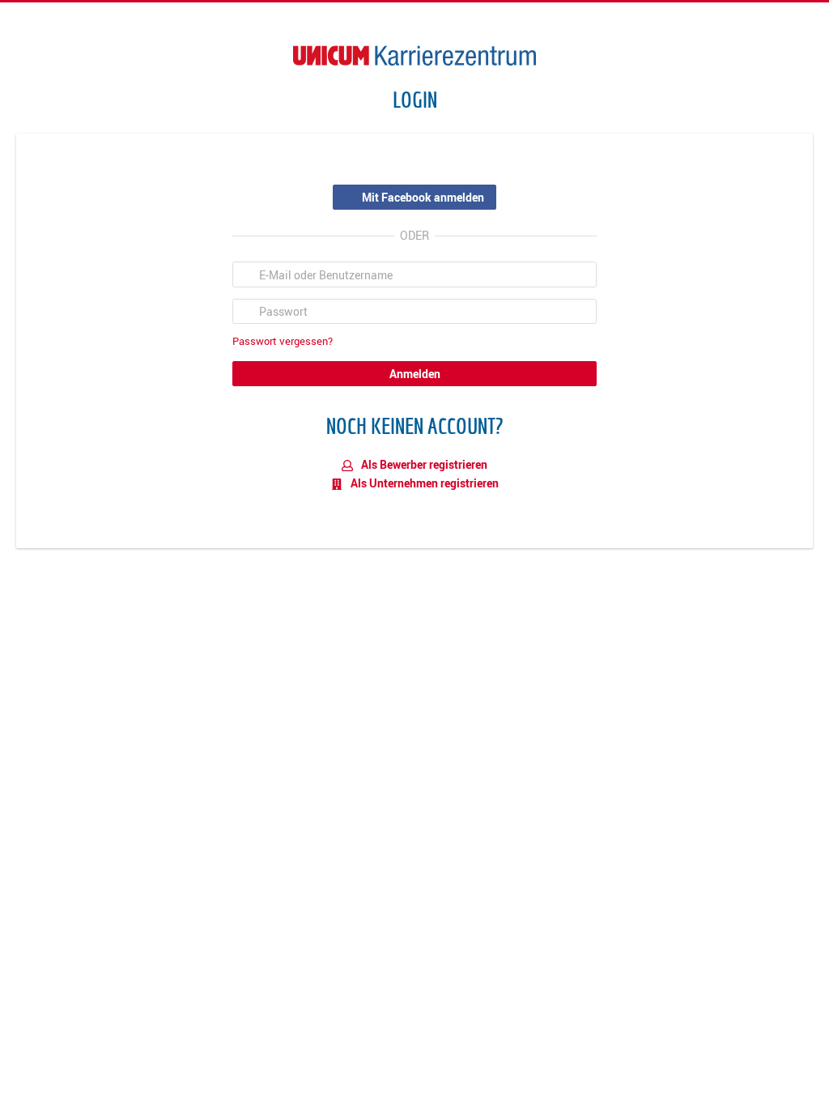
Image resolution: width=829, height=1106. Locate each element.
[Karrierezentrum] (414, 55)
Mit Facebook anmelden (423, 197)
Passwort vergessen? (282, 341)
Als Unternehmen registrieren (423, 483)
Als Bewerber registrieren (423, 464)
